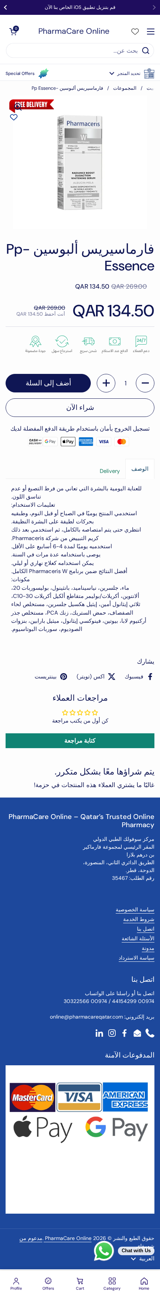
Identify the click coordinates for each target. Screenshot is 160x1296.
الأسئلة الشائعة (138, 938)
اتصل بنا (145, 928)
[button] (131, 73)
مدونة (148, 948)
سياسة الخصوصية (135, 909)
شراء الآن (80, 407)
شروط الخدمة (138, 919)
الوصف (139, 469)
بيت (150, 88)
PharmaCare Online (73, 31)
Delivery (110, 471)
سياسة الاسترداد (136, 957)
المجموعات (125, 88)
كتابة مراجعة (80, 740)
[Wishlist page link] (135, 31)
